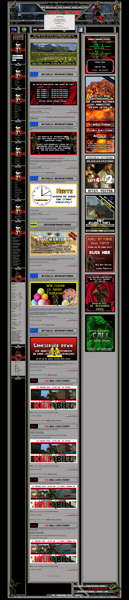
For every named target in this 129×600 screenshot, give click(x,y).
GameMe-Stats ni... (17, 252)
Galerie (16, 182)
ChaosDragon (19, 370)
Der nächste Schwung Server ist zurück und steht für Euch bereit (60, 68)
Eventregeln (17, 193)
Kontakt (16, 187)
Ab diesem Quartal (17, 261)
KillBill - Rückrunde (52, 374)
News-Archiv (17, 108)
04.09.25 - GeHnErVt (16, 339)
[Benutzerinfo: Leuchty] (65, 112)
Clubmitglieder (18, 85)
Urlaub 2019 (17, 139)
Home (16, 105)
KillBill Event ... (16, 258)
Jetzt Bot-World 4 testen (51, 218)
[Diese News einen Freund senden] (70, 112)
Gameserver (17, 158)
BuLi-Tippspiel (18, 216)
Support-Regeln (18, 190)
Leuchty (18, 371)
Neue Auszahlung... (17, 264)
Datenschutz (17, 197)
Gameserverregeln (19, 192)
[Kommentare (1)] (67, 266)
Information (17, 82)
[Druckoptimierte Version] (72, 112)
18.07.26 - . (14, 332)
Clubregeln (17, 80)
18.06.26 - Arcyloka (16, 333)
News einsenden (18, 109)
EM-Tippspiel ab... (17, 255)
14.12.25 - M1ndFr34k (17, 336)
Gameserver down (50, 324)
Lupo (17, 366)
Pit (16, 364)
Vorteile (16, 84)
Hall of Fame (17, 163)
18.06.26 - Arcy (15, 334)
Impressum (17, 195)
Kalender (17, 116)
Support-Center (18, 189)
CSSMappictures (18, 218)
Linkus (16, 185)
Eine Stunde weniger (50, 172)
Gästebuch (17, 114)
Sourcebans (17, 161)
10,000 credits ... (16, 246)
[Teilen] (77, 112)
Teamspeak (17, 159)
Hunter (17, 368)
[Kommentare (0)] (67, 112)
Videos (16, 184)
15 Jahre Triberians (50, 270)
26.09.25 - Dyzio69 (16, 337)
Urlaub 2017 (17, 137)
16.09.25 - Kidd (15, 338)
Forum (16, 113)
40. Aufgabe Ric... (16, 241)
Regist (19, 60)
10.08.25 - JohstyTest (16, 341)
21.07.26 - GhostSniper (17, 330)
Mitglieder (17, 111)
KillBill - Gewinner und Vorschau (53, 420)
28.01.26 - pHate (15, 335)
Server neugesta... (17, 249)
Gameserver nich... (17, 243)
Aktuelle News (18, 106)
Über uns (17, 118)
